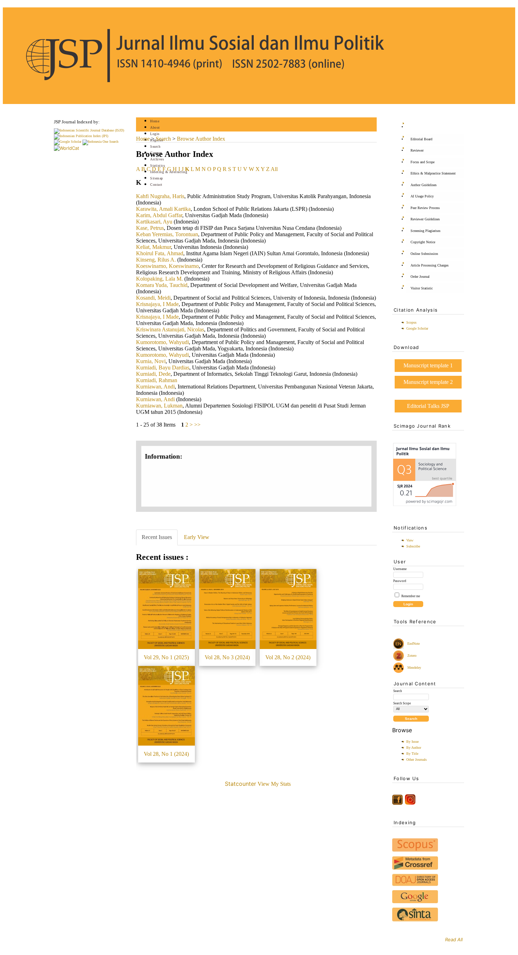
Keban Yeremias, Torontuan (167, 234)
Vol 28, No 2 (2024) (287, 657)
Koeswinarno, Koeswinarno (167, 266)
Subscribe (413, 546)
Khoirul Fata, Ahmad (159, 253)
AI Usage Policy (422, 196)
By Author (413, 747)
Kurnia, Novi (151, 361)
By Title (412, 753)
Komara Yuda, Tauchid (161, 285)
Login (155, 134)
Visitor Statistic (422, 288)
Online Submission (424, 254)
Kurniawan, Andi (155, 387)
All (274, 169)
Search (155, 146)
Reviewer (417, 150)
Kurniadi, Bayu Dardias (162, 368)
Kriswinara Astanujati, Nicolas (170, 329)
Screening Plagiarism (425, 231)
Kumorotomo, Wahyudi (162, 342)
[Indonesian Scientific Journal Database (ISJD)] (89, 130)
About (155, 127)
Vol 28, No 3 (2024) (227, 657)
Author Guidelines (424, 185)
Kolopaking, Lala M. (159, 279)
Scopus (411, 322)
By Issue (412, 741)
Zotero (412, 655)
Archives (157, 159)
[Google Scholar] (67, 141)
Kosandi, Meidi (153, 298)
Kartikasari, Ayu (154, 222)
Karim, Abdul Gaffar (159, 215)
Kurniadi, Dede (153, 374)
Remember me (410, 596)
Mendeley (413, 667)
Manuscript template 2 (428, 382)
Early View (196, 537)
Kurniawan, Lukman (159, 406)
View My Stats (274, 784)
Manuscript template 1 (428, 365)
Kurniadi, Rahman (156, 380)
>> (197, 425)
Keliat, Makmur (153, 247)
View (409, 540)
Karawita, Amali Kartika (163, 209)
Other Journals (416, 759)
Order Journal (420, 276)
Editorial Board (421, 139)
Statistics (157, 165)
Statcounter (240, 783)
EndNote (413, 643)
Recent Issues (157, 537)
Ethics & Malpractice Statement (433, 173)
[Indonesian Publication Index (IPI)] (81, 136)
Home (154, 121)
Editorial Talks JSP (428, 406)
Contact (156, 184)
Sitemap (156, 178)
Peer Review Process (425, 208)
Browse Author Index (201, 139)
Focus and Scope (422, 162)
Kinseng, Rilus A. (156, 260)
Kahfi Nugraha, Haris (160, 196)
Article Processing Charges (430, 265)
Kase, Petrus (150, 228)
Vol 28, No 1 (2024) (166, 754)
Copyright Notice (423, 242)
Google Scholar (417, 328)
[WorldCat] (66, 148)
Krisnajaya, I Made (157, 304)
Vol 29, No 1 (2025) (166, 657)
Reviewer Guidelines (425, 219)
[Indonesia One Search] (100, 141)
